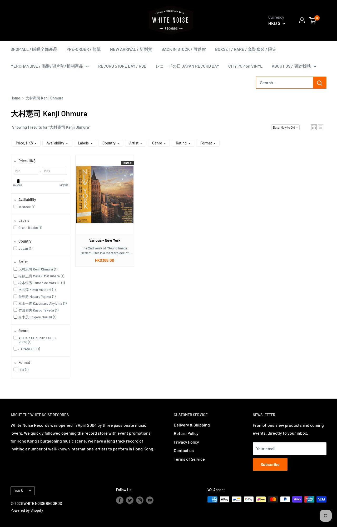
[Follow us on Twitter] (129, 500)
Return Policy (186, 433)
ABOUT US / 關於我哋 (291, 65)
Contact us (184, 450)
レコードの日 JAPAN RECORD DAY (187, 65)
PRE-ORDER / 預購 (84, 49)
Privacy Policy (186, 441)
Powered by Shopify (27, 510)
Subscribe (270, 464)
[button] (314, 127)
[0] (312, 20)
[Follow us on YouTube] (149, 500)
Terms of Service (189, 458)
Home (15, 98)
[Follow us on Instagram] (139, 500)
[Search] (319, 82)
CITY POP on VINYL (245, 65)
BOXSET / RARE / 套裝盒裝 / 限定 (245, 49)
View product (102, 199)
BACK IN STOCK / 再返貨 (183, 49)
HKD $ (18, 490)
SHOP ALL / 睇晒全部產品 (34, 49)
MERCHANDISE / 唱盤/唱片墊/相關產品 (47, 65)
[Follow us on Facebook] (119, 500)
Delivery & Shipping (192, 424)
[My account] (302, 20)
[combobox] (284, 82)
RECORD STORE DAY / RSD (122, 65)
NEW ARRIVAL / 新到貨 (131, 49)
